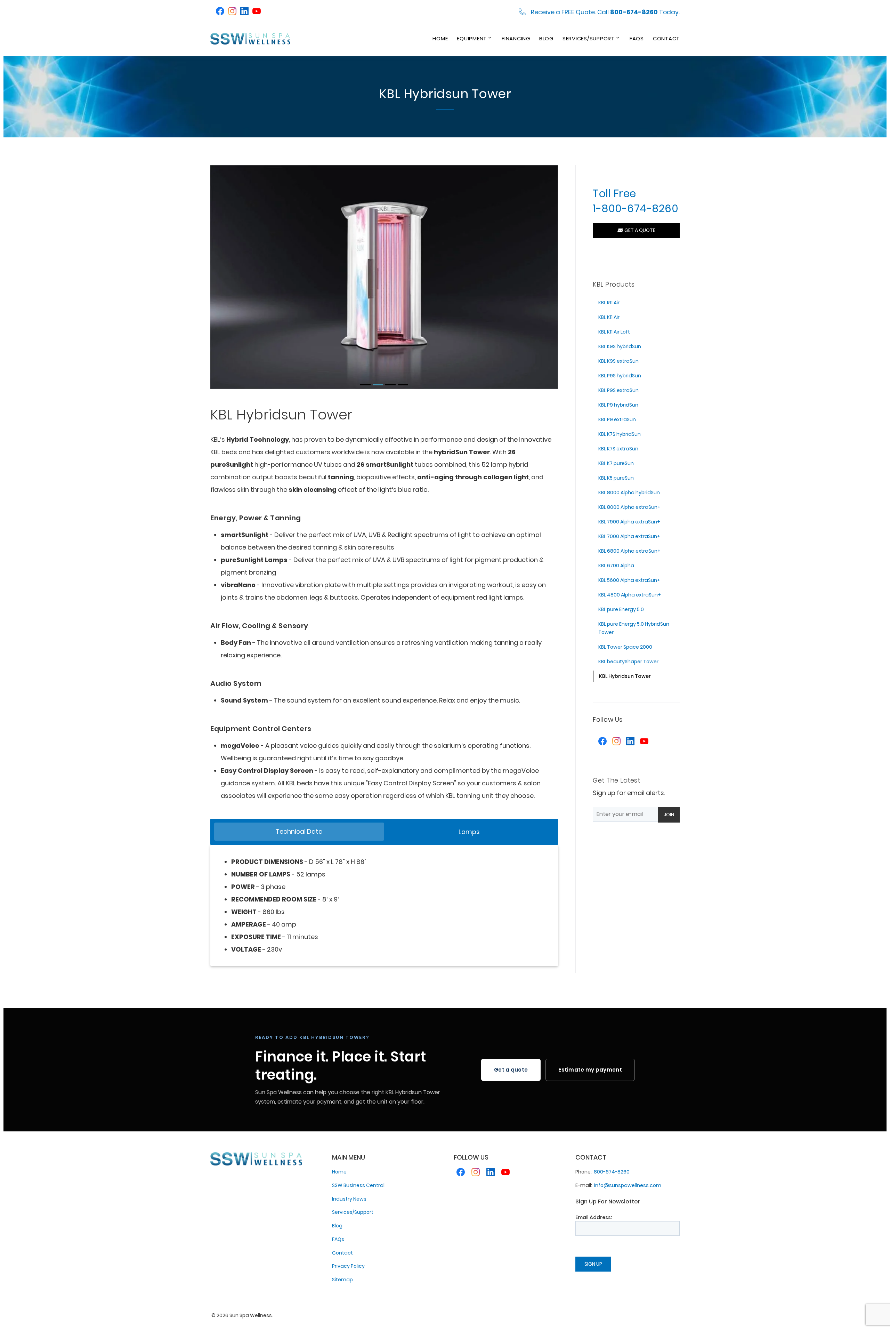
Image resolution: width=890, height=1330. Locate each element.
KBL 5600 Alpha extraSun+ (629, 580)
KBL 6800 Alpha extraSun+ (629, 550)
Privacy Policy (348, 1266)
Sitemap (342, 1279)
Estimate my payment (590, 1069)
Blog (546, 38)
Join (669, 814)
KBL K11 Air (609, 317)
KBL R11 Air (609, 302)
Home (440, 38)
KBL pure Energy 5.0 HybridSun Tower (633, 628)
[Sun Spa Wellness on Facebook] (220, 12)
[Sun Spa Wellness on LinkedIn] (244, 12)
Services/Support (589, 38)
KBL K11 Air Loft (614, 331)
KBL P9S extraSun (618, 390)
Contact (666, 38)
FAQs (637, 38)
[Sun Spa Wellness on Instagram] (232, 12)
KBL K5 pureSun (616, 477)
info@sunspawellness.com (627, 1185)
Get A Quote (638, 230)
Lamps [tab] (469, 831)
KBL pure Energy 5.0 (621, 609)
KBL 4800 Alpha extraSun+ (629, 594)
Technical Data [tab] (299, 831)
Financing (516, 38)
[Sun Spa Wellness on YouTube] (256, 12)
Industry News (349, 1198)
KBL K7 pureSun (616, 463)
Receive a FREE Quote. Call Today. (605, 12)
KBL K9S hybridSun (619, 346)
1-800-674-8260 (635, 208)
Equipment (472, 38)
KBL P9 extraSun (617, 419)
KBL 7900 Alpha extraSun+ (629, 521)
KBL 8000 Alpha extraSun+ (629, 507)
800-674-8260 (612, 1171)
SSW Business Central (358, 1185)
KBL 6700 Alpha (616, 565)
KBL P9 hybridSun (618, 404)
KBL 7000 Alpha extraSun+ (629, 536)
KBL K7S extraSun (618, 448)
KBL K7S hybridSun (619, 434)
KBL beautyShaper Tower (628, 661)
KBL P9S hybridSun (619, 375)
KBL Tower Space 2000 (625, 646)
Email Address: (593, 1217)
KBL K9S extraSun (618, 361)
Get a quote (511, 1069)
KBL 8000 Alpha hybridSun (629, 492)
